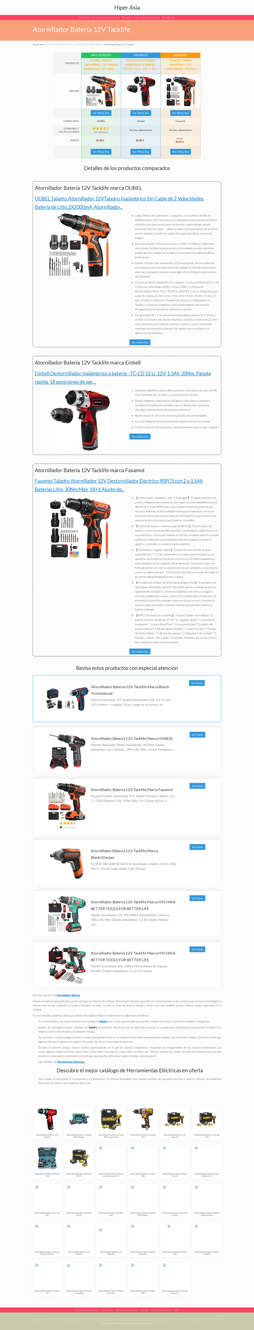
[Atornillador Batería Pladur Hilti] (174, 1236)
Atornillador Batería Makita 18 (47, 1292)
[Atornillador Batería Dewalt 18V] (47, 1197)
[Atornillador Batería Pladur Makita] (206, 1236)
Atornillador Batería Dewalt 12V (206, 1135)
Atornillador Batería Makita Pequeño (143, 1253)
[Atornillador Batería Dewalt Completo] (79, 1275)
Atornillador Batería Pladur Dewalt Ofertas (47, 1253)
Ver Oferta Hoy (101, 113)
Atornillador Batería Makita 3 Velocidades (206, 1213)
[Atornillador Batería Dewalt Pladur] (174, 1197)
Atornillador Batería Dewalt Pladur (174, 1213)
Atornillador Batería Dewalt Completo (79, 1292)
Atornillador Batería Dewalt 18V (47, 1213)
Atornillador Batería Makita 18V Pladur (143, 1213)
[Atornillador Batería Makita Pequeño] (143, 1236)
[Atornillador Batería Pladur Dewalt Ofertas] (47, 1236)
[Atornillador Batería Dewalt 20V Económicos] (111, 1119)
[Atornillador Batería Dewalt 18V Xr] (79, 1158)
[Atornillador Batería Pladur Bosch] (174, 1158)
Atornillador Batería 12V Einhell (47, 1135)
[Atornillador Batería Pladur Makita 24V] (206, 1158)
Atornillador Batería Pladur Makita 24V (206, 1174)
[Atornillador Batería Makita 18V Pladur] (143, 1197)
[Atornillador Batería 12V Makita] (79, 1236)
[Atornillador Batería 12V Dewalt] (174, 1119)
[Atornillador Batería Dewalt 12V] (206, 1119)
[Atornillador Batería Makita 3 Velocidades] (206, 1197)
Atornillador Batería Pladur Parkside (111, 1292)
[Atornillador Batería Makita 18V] (143, 1158)
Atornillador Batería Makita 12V (47, 1174)
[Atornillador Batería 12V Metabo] (111, 1236)
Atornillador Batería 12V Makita (79, 1253)
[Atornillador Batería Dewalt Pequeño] (174, 1275)
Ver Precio (197, 683)
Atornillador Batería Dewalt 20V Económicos (111, 1135)
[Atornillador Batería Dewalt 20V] (143, 1119)
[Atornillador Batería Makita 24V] (143, 1275)
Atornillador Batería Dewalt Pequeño (174, 1292)
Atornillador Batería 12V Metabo (111, 1253)
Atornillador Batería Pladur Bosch (174, 1174)
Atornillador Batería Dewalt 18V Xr (79, 1174)
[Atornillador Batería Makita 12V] (47, 1158)
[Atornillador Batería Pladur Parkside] (111, 1275)
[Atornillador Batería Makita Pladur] (79, 1197)
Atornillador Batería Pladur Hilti (174, 1253)
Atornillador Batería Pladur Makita (206, 1253)
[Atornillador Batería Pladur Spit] (111, 1197)
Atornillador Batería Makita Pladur (79, 1213)
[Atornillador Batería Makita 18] (47, 1275)
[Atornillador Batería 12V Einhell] (47, 1119)
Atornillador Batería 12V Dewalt (175, 1135)
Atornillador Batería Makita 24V (143, 1292)
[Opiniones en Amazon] (101, 128)
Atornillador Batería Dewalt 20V (143, 1135)
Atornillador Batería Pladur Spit (111, 1213)
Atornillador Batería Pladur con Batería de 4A (111, 1174)
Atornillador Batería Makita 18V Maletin (79, 1135)
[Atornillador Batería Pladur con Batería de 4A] (111, 1158)
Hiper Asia (127, 7)
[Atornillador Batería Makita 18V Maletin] (79, 1119)
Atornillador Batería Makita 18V (143, 1174)
